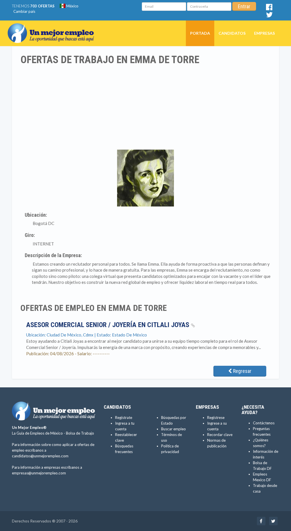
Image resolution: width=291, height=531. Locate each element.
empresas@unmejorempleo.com (39, 473)
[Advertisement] (145, 108)
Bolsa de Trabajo (80, 433)
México (71, 6)
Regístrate (123, 417)
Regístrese (216, 417)
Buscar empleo (173, 429)
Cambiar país (24, 11)
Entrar (244, 6)
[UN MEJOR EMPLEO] (53, 27)
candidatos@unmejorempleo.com (40, 456)
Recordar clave (219, 434)
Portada (200, 33)
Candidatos (232, 33)
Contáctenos (264, 423)
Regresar (241, 371)
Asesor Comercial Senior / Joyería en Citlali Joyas (108, 325)
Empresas (264, 33)
